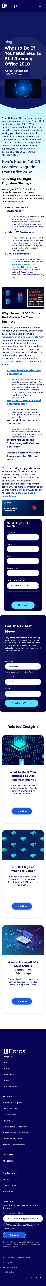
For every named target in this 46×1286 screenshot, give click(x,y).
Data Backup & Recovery (15, 1127)
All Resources (9, 1161)
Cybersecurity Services (14, 1139)
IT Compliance (10, 1115)
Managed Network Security (15, 1133)
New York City (9, 1185)
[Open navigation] (40, 5)
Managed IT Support (12, 1103)
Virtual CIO (8, 1121)
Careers (6, 1068)
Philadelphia (8, 1191)
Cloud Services (10, 1109)
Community (8, 1074)
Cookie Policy (8, 1272)
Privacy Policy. (8, 1228)
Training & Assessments (14, 1145)
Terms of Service (10, 1267)
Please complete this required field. (19, 672)
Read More (21, 811)
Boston (6, 1179)
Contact (6, 1080)
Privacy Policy (8, 1262)
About (6, 1062)
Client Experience (11, 1086)
